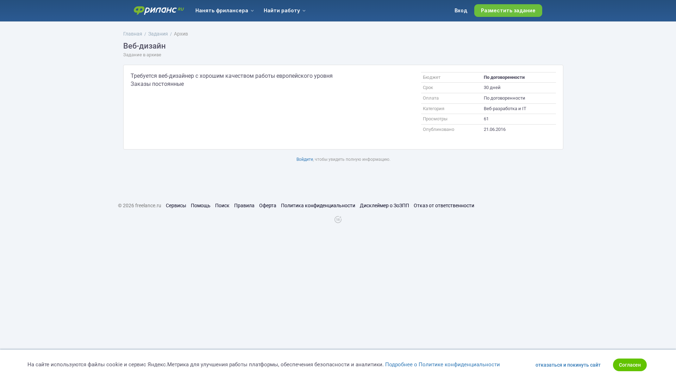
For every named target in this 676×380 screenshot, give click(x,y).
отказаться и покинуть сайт (568, 365)
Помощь (201, 205)
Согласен (630, 365)
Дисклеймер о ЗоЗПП (384, 205)
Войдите (304, 159)
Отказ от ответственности (444, 205)
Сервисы (176, 205)
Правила (244, 205)
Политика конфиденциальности (318, 205)
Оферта (267, 205)
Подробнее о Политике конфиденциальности (442, 364)
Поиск (222, 205)
